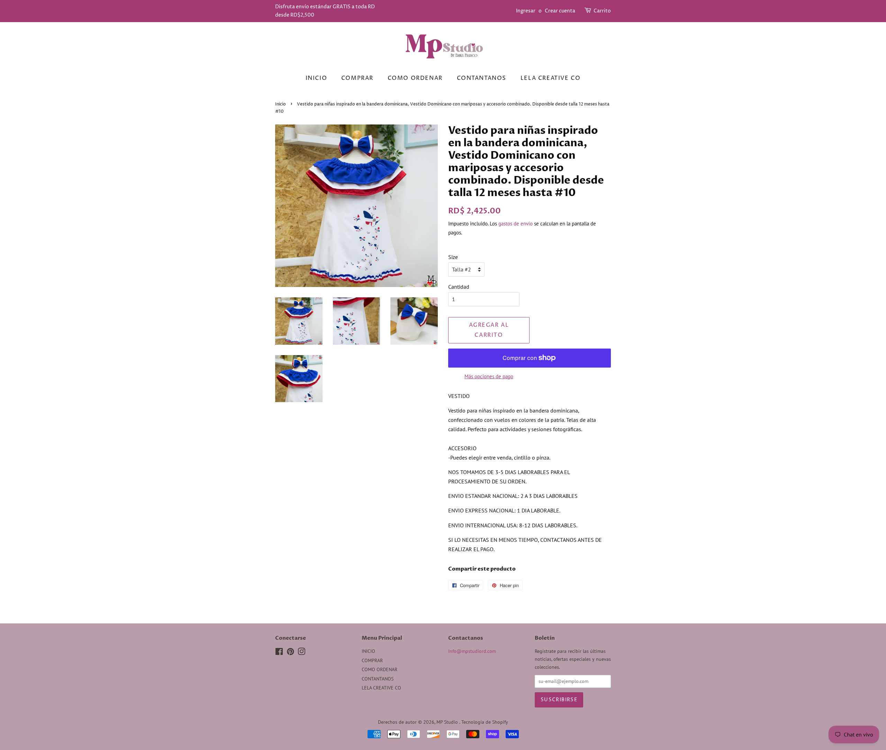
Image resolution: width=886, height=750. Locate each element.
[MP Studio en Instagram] (301, 653)
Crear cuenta (560, 11)
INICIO (316, 78)
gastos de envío (515, 223)
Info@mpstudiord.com (472, 651)
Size (453, 256)
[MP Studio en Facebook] (279, 653)
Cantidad (458, 286)
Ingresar (525, 11)
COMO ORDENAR (415, 78)
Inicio (280, 104)
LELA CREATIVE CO (551, 78)
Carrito (602, 11)
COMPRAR (357, 78)
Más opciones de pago (488, 376)
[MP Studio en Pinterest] (290, 653)
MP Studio (447, 722)
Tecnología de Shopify (484, 722)
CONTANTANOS (482, 78)
